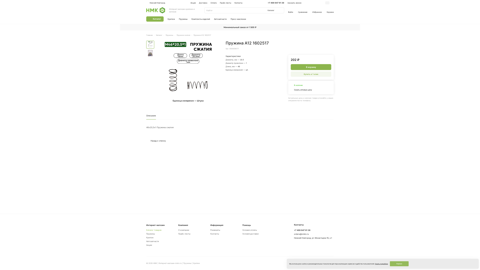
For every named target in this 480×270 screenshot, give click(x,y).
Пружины (150, 234)
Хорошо (399, 264)
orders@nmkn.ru (301, 234)
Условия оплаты (249, 230)
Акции (149, 245)
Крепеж (150, 237)
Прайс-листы (184, 234)
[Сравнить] (325, 48)
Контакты (214, 234)
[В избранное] (320, 48)
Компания (183, 225)
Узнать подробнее (381, 264)
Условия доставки (250, 234)
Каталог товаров (153, 230)
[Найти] (281, 10)
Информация (216, 225)
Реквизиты (215, 230)
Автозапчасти (152, 241)
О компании (183, 230)
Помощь (246, 225)
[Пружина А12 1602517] (188, 73)
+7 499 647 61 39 (276, 3)
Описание (151, 115)
